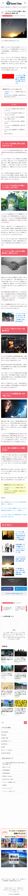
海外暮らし (5, 744)
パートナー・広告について (9, 791)
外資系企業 (5, 732)
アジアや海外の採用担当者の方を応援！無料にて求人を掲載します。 (14, 763)
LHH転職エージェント (9, 91)
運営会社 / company (7, 776)
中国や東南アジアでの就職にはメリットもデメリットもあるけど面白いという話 (20, 548)
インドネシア (18, 602)
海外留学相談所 (6, 773)
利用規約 (5, 785)
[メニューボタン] (3, 3)
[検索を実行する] (25, 722)
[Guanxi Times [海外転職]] (14, 3)
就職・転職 (5, 738)
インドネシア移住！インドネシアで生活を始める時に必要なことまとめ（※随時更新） (20, 535)
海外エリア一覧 (6, 767)
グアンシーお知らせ (7, 750)
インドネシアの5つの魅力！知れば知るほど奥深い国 (21, 559)
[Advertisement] (14, 811)
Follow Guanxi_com (17, 593)
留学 (4, 747)
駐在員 (4, 735)
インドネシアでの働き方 (7, 15)
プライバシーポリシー (8, 788)
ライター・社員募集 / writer (9, 782)
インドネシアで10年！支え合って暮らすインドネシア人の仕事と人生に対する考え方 (20, 317)
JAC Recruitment (8, 95)
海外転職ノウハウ (7, 741)
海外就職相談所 (6, 770)
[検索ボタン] (25, 3)
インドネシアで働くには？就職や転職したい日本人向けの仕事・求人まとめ (20, 79)
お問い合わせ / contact (8, 779)
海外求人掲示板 (6, 753)
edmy (14, 630)
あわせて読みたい (9, 133)
